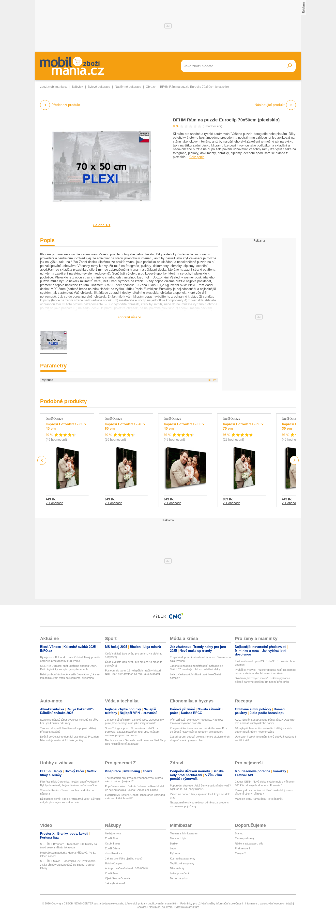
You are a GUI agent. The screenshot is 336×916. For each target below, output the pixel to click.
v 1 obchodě (54, 503)
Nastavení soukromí (161, 906)
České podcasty (245, 838)
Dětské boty (177, 868)
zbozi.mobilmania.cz (53, 86)
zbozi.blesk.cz (113, 853)
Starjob (239, 833)
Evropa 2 (240, 853)
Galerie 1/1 (101, 225)
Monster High (178, 838)
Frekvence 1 (242, 848)
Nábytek (77, 86)
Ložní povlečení (179, 873)
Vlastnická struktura (187, 906)
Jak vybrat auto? (115, 883)
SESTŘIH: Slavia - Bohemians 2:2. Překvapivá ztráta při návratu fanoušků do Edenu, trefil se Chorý (67, 864)
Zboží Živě (111, 838)
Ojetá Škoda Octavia (117, 878)
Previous (42, 460)
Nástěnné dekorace (128, 86)
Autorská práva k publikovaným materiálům (152, 903)
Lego (173, 848)
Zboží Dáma (112, 848)
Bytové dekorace (99, 86)
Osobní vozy (113, 843)
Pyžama (175, 853)
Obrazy (150, 86)
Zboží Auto (111, 873)
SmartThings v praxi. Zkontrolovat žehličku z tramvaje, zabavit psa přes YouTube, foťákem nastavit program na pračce (132, 732)
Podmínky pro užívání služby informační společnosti (211, 903)
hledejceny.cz (113, 833)
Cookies (142, 906)
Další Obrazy (54, 419)
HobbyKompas (114, 863)
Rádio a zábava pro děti (249, 843)
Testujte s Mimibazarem (184, 833)
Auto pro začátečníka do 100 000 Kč (127, 868)
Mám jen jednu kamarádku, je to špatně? (259, 798)
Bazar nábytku (178, 878)
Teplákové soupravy (182, 863)
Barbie (174, 843)
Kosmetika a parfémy (182, 858)
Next (294, 460)
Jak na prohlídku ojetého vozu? (123, 858)
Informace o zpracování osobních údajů (268, 903)
